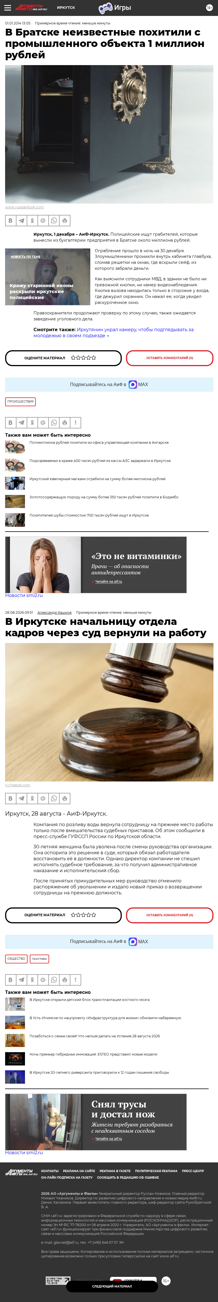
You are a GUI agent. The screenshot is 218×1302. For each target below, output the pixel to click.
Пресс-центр (193, 1171)
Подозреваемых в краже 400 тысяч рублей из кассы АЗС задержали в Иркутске (100, 461)
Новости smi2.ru (24, 595)
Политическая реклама (156, 1171)
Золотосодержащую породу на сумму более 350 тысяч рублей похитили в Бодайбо (104, 497)
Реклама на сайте (79, 1171)
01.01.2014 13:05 (17, 23)
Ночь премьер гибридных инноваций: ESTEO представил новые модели (93, 1054)
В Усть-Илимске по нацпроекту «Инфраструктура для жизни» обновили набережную (105, 1018)
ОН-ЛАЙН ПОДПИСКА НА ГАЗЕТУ (67, 1177)
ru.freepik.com (17, 785)
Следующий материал (112, 1286)
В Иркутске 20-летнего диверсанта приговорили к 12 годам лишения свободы (99, 1072)
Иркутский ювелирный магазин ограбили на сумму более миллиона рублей (97, 479)
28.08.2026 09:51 (19, 612)
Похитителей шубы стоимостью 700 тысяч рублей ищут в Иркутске (89, 515)
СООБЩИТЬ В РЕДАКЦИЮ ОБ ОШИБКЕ (128, 1177)
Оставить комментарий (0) (169, 358)
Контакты (49, 1171)
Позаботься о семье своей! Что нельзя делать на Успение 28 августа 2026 (95, 1036)
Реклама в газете (115, 1171)
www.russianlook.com (24, 207)
